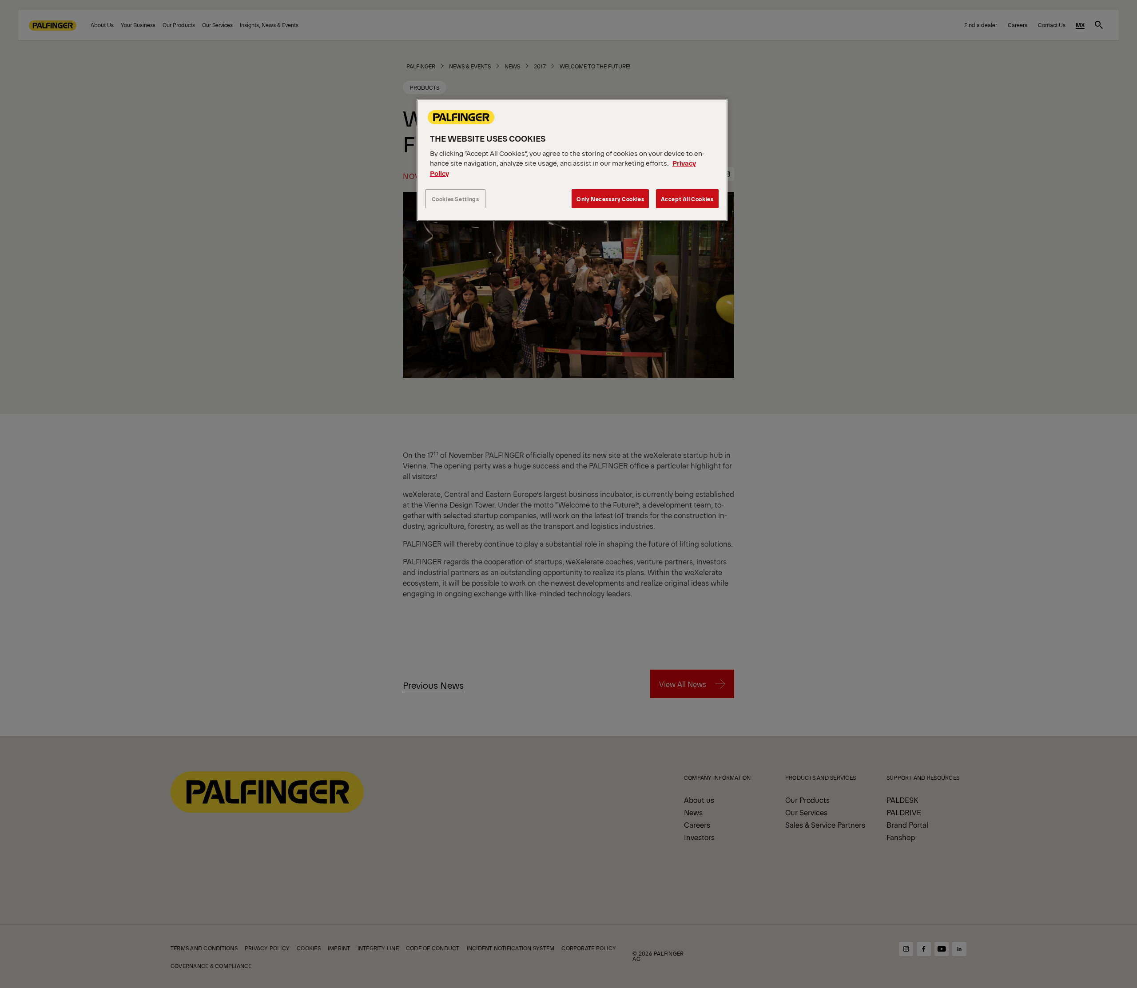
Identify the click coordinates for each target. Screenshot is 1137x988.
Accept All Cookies (687, 198)
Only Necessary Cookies (610, 198)
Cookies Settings (455, 198)
